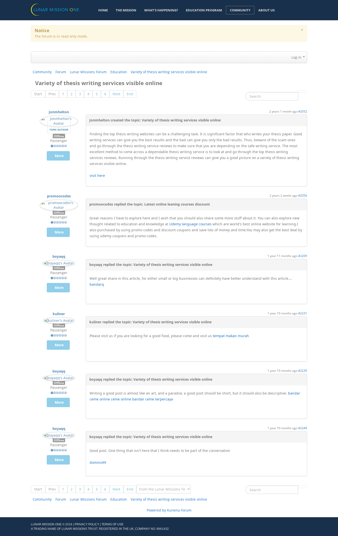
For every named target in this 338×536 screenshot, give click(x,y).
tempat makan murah (231, 335)
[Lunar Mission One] (55, 9)
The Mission (126, 10)
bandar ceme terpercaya (152, 399)
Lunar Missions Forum (88, 72)
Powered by (156, 510)
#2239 (302, 371)
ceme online (121, 399)
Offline (59, 136)
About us (266, 10)
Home (103, 10)
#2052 (302, 111)
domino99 (98, 462)
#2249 (302, 428)
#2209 (302, 256)
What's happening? (161, 10)
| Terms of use (111, 524)
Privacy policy (87, 524)
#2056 (302, 195)
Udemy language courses (190, 224)
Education (118, 72)
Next (116, 94)
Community (240, 10)
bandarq (97, 284)
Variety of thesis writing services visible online (169, 72)
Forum (60, 72)
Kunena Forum (179, 510)
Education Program (204, 10)
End (130, 94)
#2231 (302, 313)
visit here (97, 175)
